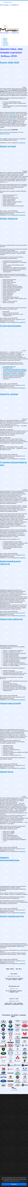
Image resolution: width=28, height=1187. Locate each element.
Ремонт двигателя (8, 218)
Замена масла (6, 771)
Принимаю (14, 1184)
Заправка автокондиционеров (9, 858)
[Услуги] (14, 988)
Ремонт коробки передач (12, 916)
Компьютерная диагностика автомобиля (14, 374)
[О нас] (14, 976)
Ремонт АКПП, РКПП (9, 62)
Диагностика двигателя (11, 619)
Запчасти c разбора (9, 394)
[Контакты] (14, 1000)
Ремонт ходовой (8, 146)
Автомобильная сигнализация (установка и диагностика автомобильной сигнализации (15, 370)
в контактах (22, 142)
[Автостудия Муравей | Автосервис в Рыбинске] (9, 31)
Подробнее (22, 1181)
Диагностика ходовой (10, 703)
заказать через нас (5, 133)
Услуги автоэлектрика (10, 325)
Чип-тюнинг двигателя (9, 366)
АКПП (18, 946)
